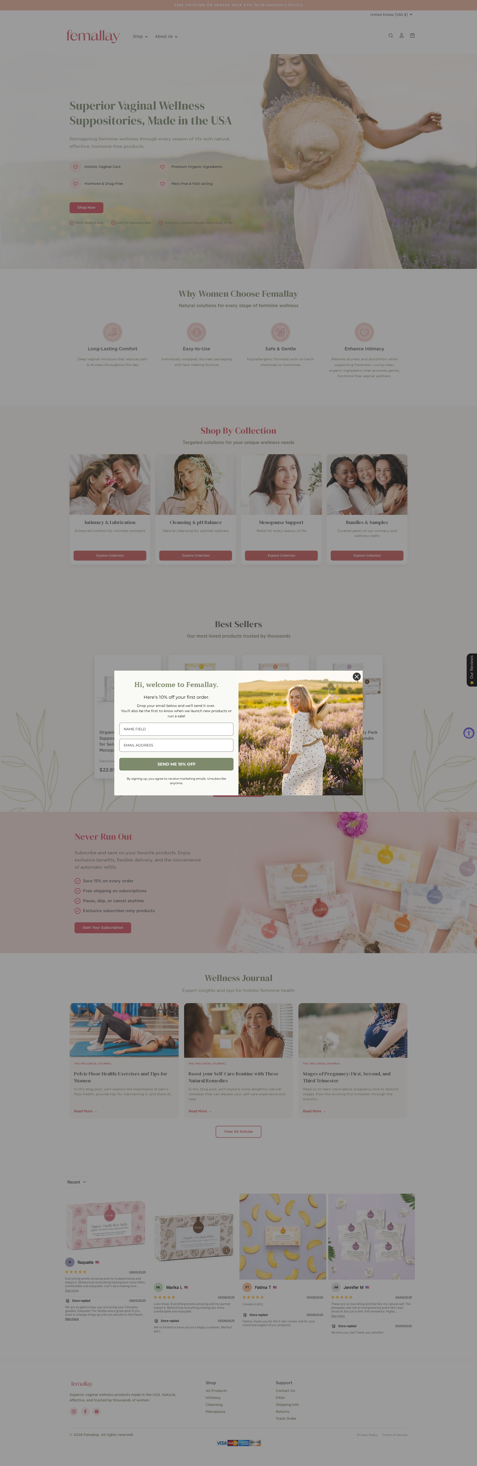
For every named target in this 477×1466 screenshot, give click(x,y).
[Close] (357, 677)
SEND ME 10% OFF (177, 764)
